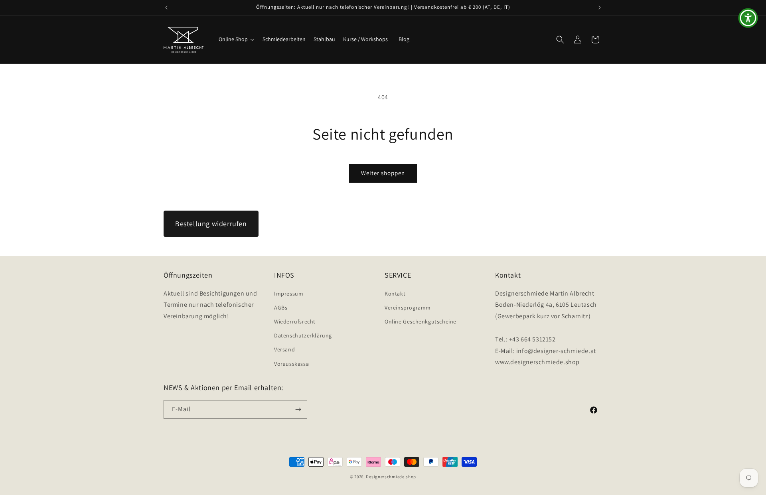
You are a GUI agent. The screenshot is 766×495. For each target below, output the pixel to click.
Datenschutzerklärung (303, 335)
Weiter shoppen (383, 173)
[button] (560, 39)
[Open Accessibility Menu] (748, 18)
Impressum (288, 293)
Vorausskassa (291, 363)
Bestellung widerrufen (211, 223)
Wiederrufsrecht (295, 321)
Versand (284, 349)
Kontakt (395, 293)
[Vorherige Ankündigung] (166, 7)
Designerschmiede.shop (391, 476)
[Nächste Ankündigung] (599, 7)
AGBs (280, 307)
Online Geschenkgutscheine (420, 321)
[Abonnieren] (298, 409)
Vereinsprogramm (408, 307)
